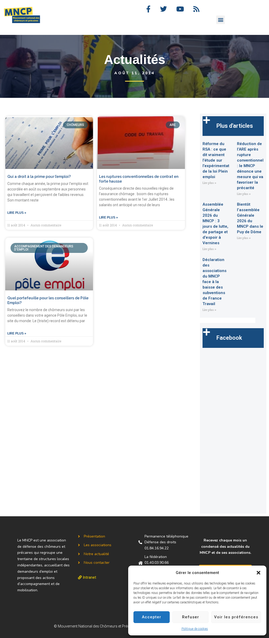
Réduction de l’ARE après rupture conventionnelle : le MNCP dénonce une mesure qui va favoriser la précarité (252, 165)
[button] (258, 572)
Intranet (89, 577)
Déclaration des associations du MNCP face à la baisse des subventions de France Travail (214, 281)
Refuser (190, 617)
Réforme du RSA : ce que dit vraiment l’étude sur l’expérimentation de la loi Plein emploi (219, 160)
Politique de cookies (195, 629)
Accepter (151, 617)
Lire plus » (16, 213)
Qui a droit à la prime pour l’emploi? (39, 176)
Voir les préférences (236, 617)
